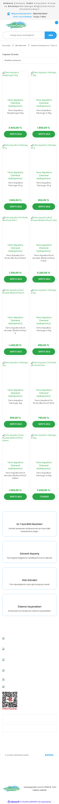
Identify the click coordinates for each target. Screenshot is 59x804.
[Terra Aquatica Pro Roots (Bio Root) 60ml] (15, 229)
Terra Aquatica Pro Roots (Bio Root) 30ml (43, 401)
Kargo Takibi (39, 16)
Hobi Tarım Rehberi (22, 16)
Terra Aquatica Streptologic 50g (15, 111)
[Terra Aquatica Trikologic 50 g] (15, 157)
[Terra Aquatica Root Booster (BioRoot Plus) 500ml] (15, 447)
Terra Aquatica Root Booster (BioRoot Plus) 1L (15, 330)
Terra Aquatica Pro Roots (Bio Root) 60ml (15, 256)
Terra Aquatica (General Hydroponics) (15, 103)
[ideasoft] (14, 801)
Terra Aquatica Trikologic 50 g (15, 184)
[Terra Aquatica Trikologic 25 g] (44, 157)
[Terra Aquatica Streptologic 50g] (15, 84)
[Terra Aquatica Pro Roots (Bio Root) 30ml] (44, 374)
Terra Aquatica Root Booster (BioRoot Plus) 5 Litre (44, 258)
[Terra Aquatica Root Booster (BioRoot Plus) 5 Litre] (44, 229)
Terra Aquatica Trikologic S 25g (43, 111)
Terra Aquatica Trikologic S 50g (43, 474)
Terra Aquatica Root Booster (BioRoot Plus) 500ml (15, 475)
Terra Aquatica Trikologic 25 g (43, 184)
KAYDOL (49, 755)
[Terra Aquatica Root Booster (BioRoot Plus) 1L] (15, 302)
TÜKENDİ (44, 496)
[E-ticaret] (29, 801)
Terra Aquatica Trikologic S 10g (43, 329)
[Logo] (16, 24)
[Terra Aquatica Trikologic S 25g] (44, 84)
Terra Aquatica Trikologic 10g (15, 401)
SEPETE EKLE (16, 134)
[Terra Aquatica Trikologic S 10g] (44, 302)
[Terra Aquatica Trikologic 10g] (15, 374)
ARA (51, 35)
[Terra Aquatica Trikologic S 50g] (44, 447)
